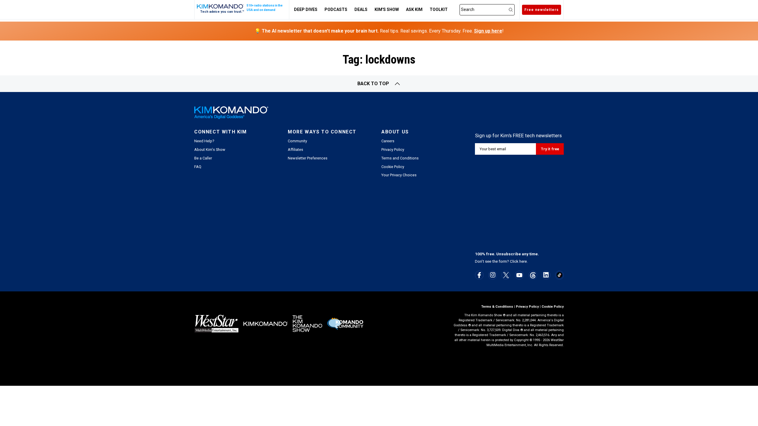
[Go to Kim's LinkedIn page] (546, 274)
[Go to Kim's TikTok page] (559, 275)
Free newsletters (541, 10)
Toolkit (439, 9)
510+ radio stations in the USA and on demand (264, 8)
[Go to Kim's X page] (506, 275)
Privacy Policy (392, 149)
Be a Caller (203, 158)
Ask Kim (414, 9)
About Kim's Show (209, 149)
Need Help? (204, 141)
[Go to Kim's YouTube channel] (519, 275)
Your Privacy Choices (399, 175)
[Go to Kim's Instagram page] (492, 274)
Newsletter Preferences (307, 158)
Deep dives (305, 9)
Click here (518, 261)
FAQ (197, 166)
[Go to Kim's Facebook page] (479, 275)
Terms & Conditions (497, 307)
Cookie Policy (392, 166)
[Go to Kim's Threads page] (533, 275)
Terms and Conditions (400, 158)
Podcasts (336, 9)
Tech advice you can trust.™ (222, 12)
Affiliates (295, 149)
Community (297, 141)
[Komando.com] (220, 6)
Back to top (373, 83)
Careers (387, 141)
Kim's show (387, 9)
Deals (360, 9)
